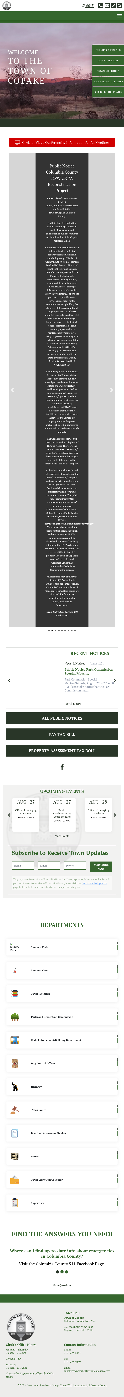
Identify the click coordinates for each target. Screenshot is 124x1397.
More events (62, 590)
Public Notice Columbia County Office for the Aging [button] (55, 385)
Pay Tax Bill (62, 488)
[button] (12, 267)
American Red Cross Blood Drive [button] (71, 385)
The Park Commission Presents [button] (68, 385)
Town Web (66, 1139)
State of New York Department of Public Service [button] (49, 385)
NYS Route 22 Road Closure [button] (52, 385)
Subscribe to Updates (94, 637)
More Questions (62, 1040)
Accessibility (81, 1139)
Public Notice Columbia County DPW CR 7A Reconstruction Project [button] (59, 385)
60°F (89, 5)
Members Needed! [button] (62, 385)
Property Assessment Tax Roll (62, 505)
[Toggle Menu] (119, 15)
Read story (73, 458)
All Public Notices (62, 472)
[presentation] (9, 435)
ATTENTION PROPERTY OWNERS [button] (75, 385)
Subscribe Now (101, 621)
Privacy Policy (99, 1139)
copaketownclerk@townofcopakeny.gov (87, 1125)
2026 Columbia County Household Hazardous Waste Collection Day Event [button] (65, 385)
